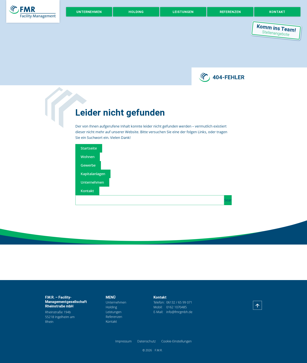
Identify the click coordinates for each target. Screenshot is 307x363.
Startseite (89, 148)
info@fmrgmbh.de (179, 312)
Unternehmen (92, 182)
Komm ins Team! (276, 30)
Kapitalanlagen (93, 173)
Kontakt (87, 190)
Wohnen (88, 156)
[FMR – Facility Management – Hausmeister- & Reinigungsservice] (33, 11)
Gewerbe (88, 165)
